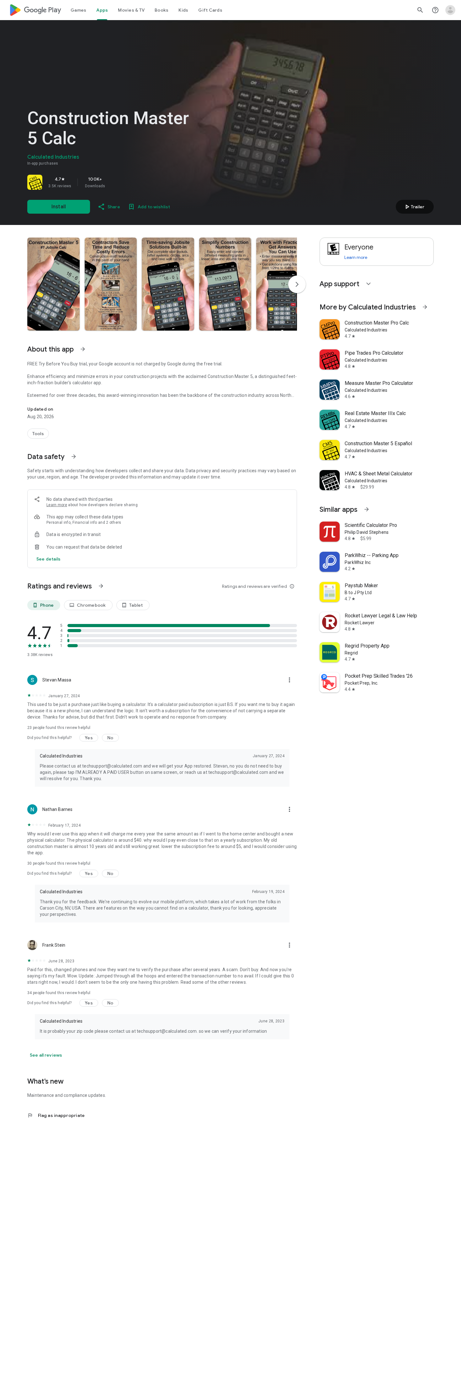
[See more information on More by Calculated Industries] (424, 307)
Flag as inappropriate (56, 1115)
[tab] (78, 10)
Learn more (56, 505)
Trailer (413, 207)
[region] (115, 182)
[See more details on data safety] (48, 558)
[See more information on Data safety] (73, 456)
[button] (53, 284)
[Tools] (38, 433)
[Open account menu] (450, 10)
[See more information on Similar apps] (366, 509)
